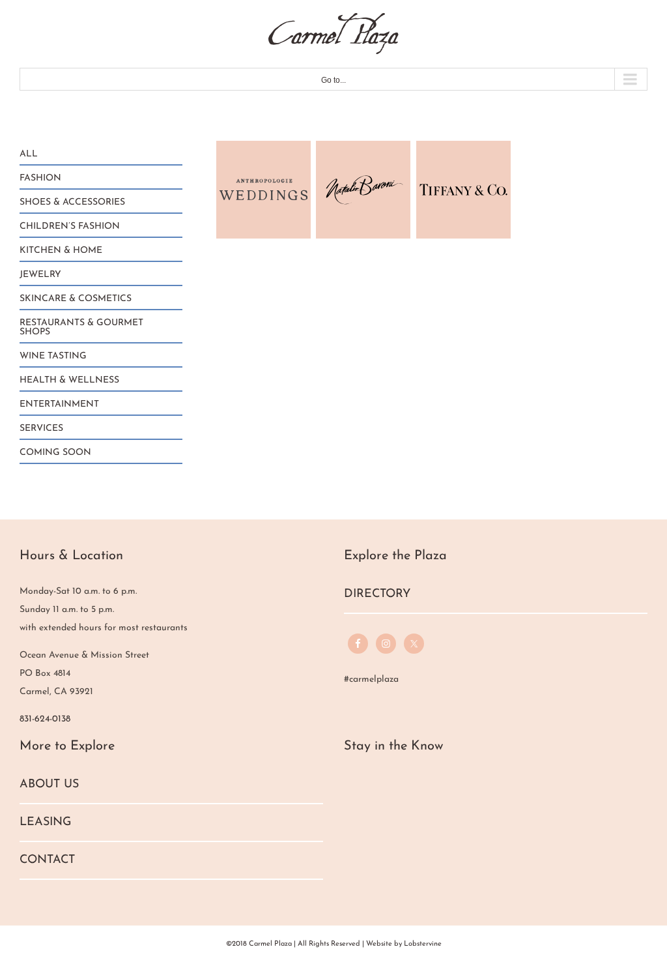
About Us (49, 785)
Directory (377, 594)
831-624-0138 (45, 719)
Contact (47, 860)
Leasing (46, 822)
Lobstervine (423, 944)
